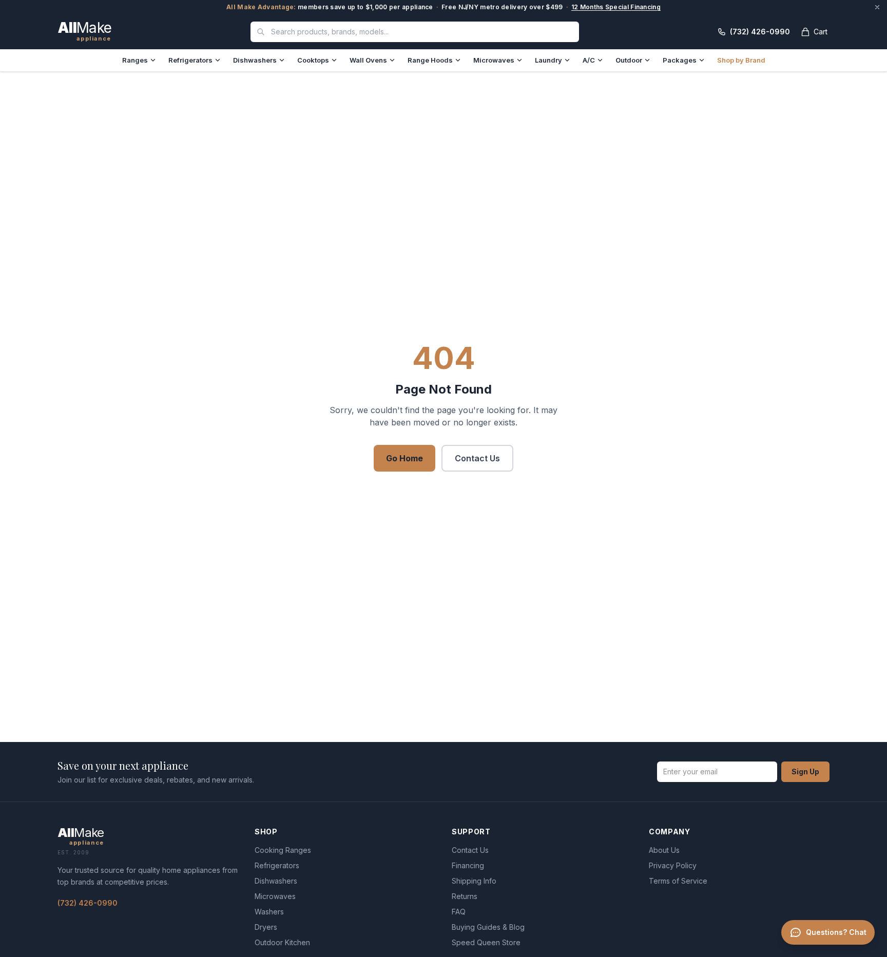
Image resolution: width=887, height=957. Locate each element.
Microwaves (493, 60)
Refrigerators (190, 60)
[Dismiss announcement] (877, 7)
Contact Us (477, 458)
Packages (680, 60)
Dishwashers (255, 60)
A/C (589, 60)
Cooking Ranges (283, 850)
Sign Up (805, 771)
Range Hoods (430, 60)
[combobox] (414, 32)
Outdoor (628, 60)
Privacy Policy (673, 865)
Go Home (404, 458)
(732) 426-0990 (87, 903)
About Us (664, 850)
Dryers (266, 927)
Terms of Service (678, 880)
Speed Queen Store (486, 942)
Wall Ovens (368, 60)
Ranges (135, 60)
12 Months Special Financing (616, 7)
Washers (269, 911)
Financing (468, 865)
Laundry (548, 60)
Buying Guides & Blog (488, 927)
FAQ (459, 911)
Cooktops (313, 60)
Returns (464, 896)
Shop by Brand (741, 60)
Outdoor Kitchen (282, 942)
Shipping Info (474, 880)
